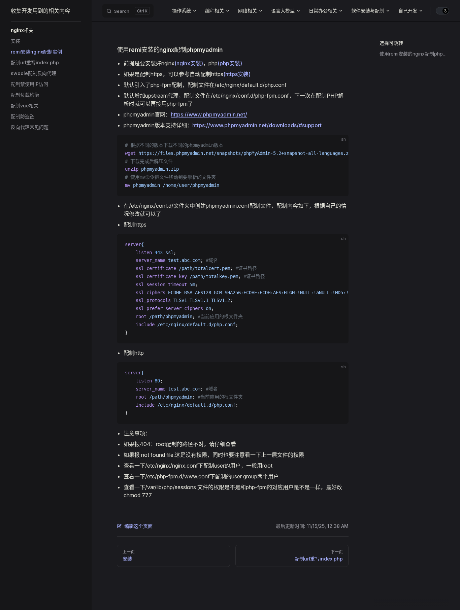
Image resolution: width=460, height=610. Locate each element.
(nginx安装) (188, 63)
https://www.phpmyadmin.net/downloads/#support (257, 125)
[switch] (442, 10)
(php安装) (230, 63)
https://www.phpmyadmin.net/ (209, 114)
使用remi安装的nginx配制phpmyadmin (414, 54)
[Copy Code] (337, 145)
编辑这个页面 (138, 526)
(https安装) (237, 74)
